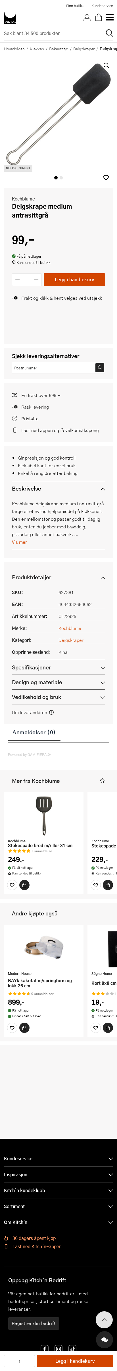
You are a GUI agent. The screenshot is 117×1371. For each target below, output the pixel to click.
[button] (106, 177)
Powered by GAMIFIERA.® (29, 754)
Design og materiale (37, 682)
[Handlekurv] (98, 18)
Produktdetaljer (31, 577)
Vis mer (19, 542)
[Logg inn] (87, 18)
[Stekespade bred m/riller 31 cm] (44, 816)
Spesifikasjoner (31, 667)
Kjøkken (37, 49)
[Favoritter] (12, 885)
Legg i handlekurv (74, 279)
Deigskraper (84, 49)
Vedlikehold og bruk (36, 697)
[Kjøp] (24, 885)
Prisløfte (30, 418)
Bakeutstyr (58, 49)
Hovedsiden (14, 49)
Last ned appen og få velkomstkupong (60, 430)
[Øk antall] (36, 280)
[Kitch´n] (10, 18)
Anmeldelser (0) (34, 732)
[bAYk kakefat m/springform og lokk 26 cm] (44, 949)
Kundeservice (102, 5)
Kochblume (23, 198)
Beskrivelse (26, 488)
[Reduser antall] (17, 280)
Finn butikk (74, 5)
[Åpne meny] (109, 18)
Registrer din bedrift (34, 1323)
